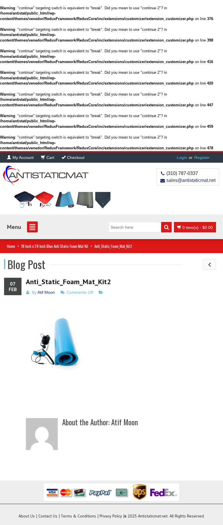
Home (11, 246)
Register (202, 157)
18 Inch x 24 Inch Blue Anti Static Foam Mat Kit (54, 246)
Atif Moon (46, 292)
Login (182, 157)
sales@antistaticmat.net (190, 180)
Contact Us (47, 516)
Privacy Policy (111, 516)
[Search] (166, 227)
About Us (27, 516)
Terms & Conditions (78, 516)
